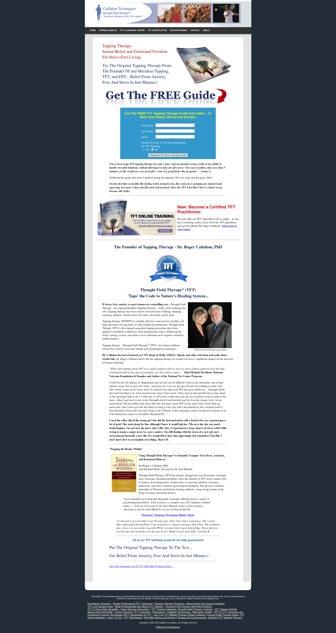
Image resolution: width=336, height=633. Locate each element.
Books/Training (178, 30)
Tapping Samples (108, 30)
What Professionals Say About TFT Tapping (139, 606)
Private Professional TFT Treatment (132, 603)
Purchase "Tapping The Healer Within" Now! (168, 515)
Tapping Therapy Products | (170, 603)
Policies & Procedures (168, 627)
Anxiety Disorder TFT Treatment (132, 612)
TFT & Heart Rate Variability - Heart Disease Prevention (118, 609)
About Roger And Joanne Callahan (205, 603)
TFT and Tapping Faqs (100, 606)
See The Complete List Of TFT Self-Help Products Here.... (141, 566)
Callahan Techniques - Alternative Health (189, 612)
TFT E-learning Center (132, 30)
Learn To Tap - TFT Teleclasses (124, 617)
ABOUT (206, 30)
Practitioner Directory (99, 603)
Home (93, 30)
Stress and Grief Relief (100, 612)
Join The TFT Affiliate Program (171, 614)
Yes (148, 149)
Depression (158, 612)
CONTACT (195, 30)
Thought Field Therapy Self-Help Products (188, 606)
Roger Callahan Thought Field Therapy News (213, 614)
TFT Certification (157, 30)
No (156, 149)
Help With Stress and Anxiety (160, 617)
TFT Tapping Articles (225, 609)
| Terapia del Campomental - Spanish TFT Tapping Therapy (209, 617)
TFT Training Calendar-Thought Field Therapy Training (181, 609)
